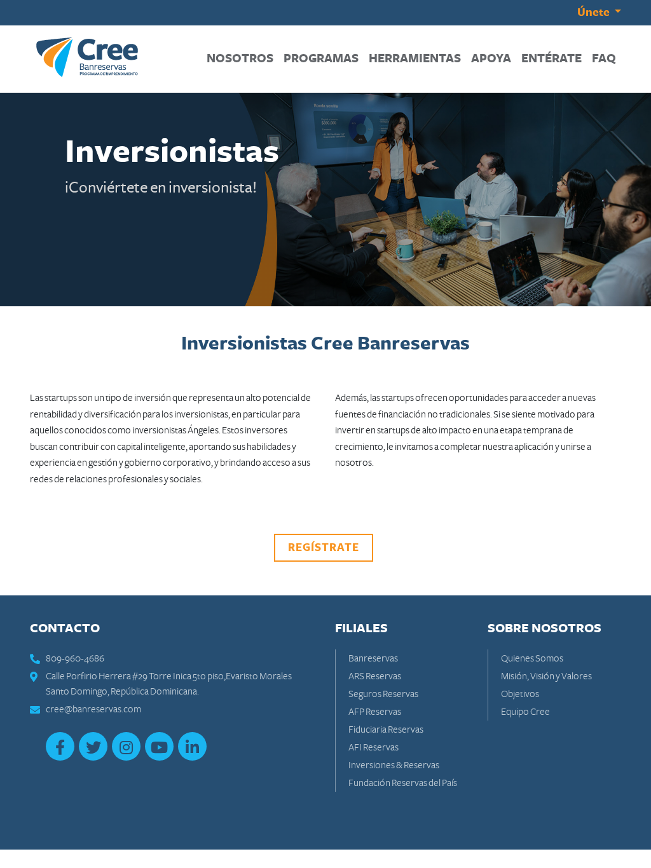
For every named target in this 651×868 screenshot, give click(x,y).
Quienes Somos (532, 658)
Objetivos (520, 694)
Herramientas (417, 58)
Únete (594, 13)
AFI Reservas (373, 747)
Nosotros (242, 58)
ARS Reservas (374, 676)
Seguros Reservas (383, 694)
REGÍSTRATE (323, 547)
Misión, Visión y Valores (546, 676)
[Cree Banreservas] (87, 57)
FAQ (606, 58)
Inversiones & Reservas (393, 765)
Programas (324, 58)
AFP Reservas (374, 711)
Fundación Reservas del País (402, 783)
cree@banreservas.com (93, 709)
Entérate (554, 58)
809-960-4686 (75, 658)
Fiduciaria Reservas (385, 729)
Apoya (493, 58)
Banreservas (373, 658)
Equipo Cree (525, 711)
